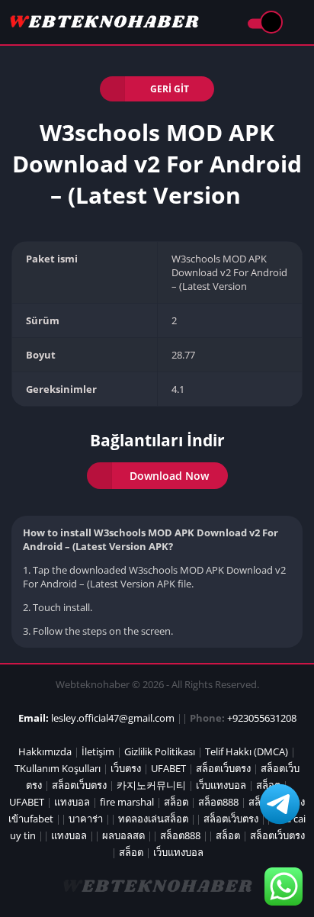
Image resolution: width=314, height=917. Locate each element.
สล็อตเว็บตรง (223, 768)
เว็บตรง (126, 768)
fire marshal (127, 802)
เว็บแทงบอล (221, 785)
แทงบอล (72, 802)
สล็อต (176, 802)
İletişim (98, 751)
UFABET (168, 768)
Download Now (169, 475)
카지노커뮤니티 (151, 785)
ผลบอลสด (123, 835)
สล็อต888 (218, 802)
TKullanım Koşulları (57, 768)
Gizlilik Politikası (159, 751)
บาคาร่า (86, 818)
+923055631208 (261, 718)
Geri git (169, 88)
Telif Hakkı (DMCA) (246, 751)
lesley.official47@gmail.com (113, 718)
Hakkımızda (45, 751)
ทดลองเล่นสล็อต (153, 818)
